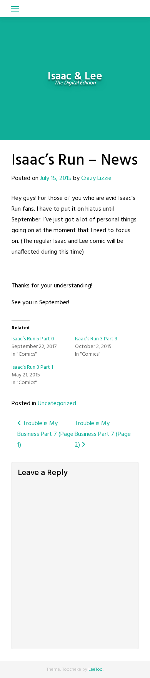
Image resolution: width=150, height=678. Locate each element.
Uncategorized (57, 404)
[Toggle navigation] (15, 9)
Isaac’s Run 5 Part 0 (33, 339)
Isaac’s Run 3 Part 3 (96, 339)
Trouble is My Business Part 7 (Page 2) (103, 434)
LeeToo (95, 669)
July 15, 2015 (56, 178)
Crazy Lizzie (96, 178)
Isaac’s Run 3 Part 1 (32, 367)
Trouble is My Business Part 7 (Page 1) (45, 434)
